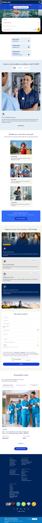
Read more (20, 443)
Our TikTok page (28, 509)
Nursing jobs (15, 47)
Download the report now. (21, 7)
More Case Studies (21, 448)
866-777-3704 (22, 511)
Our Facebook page (14, 509)
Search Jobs (38, 29)
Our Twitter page (17, 509)
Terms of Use (16, 352)
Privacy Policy (22, 352)
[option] (21, 99)
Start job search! (21, 218)
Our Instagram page (24, 509)
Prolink (6, 2)
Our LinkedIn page (21, 509)
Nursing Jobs (15, 53)
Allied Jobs (15, 41)
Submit (21, 364)
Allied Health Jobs (16, 54)
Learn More (20, 125)
